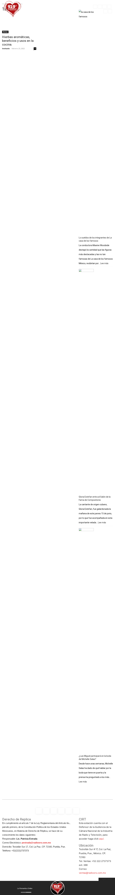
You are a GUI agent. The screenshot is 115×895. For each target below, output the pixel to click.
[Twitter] (105, 11)
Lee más (104, 263)
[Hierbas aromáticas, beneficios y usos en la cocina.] (19, 24)
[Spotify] (104, 7)
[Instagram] (100, 7)
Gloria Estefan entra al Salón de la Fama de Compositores (95, 498)
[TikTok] (109, 7)
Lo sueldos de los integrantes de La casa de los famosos (95, 239)
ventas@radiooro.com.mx (92, 872)
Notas (5, 32)
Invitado (6, 48)
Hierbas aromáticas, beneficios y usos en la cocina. (18, 40)
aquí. (101, 838)
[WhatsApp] (110, 11)
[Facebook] (95, 7)
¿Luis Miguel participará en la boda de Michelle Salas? (95, 757)
